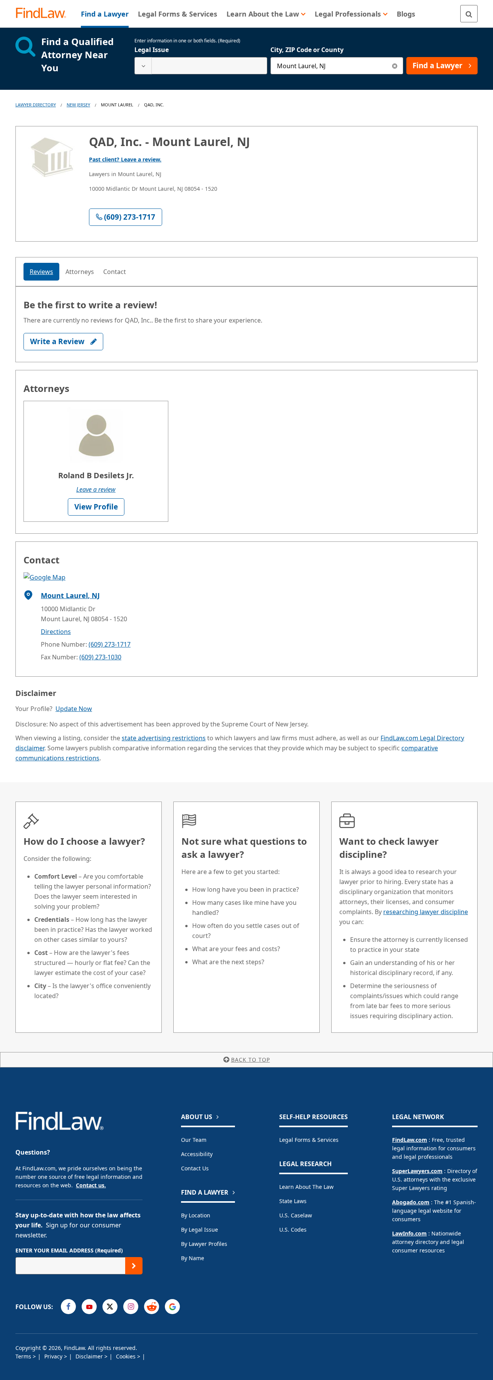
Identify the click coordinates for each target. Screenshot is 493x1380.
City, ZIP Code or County (307, 49)
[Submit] (134, 1265)
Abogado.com (410, 1202)
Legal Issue (151, 49)
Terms (24, 1356)
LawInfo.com (409, 1233)
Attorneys (79, 271)
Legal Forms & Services (309, 1139)
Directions (56, 631)
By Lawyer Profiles (204, 1243)
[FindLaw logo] (44, 14)
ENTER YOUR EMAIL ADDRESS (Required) (69, 1250)
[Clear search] (394, 65)
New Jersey (78, 105)
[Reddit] (151, 1306)
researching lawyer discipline (425, 912)
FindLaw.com (409, 1139)
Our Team (193, 1139)
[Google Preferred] (172, 1306)
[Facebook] (68, 1306)
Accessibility (197, 1154)
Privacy (54, 1356)
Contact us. (91, 1185)
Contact (114, 271)
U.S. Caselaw (295, 1215)
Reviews (41, 271)
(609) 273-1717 (110, 644)
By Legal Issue (199, 1229)
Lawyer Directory (35, 105)
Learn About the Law (306, 1186)
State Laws (293, 1201)
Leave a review (96, 489)
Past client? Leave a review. (125, 159)
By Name (192, 1258)
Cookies (126, 1356)
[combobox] (200, 65)
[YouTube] (89, 1306)
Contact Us (195, 1168)
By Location (195, 1215)
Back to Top (250, 1059)
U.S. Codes (293, 1229)
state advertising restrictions (164, 738)
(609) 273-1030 (100, 657)
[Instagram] (130, 1306)
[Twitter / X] (109, 1306)
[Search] (469, 13)
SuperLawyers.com (417, 1171)
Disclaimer (89, 1356)
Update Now (73, 708)
